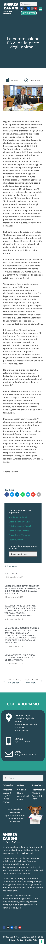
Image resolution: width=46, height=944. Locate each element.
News (20, 793)
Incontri (21, 799)
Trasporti (25, 535)
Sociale (12, 530)
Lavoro (29, 522)
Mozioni (36, 793)
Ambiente (13, 517)
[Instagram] (25, 8)
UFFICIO (19, 739)
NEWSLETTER (29, 13)
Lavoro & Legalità (7, 794)
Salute (20, 526)
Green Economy (16, 522)
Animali (23, 517)
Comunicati (23, 796)
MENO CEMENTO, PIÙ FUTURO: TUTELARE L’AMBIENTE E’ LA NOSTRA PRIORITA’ (19, 657)
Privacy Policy (16, 940)
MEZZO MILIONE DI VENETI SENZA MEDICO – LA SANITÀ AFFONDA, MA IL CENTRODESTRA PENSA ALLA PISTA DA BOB (22, 590)
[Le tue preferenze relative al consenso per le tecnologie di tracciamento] (41, 941)
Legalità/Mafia (16, 539)
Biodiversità (23, 530)
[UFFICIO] (9, 741)
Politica (12, 526)
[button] (40, 9)
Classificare (14, 535)
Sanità (28, 526)
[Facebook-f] (21, 8)
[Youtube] (35, 8)
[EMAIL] (9, 754)
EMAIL (18, 752)
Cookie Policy (31, 940)
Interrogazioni (37, 790)
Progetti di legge (37, 797)
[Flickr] (28, 8)
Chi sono (21, 790)
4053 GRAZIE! (11, 573)
